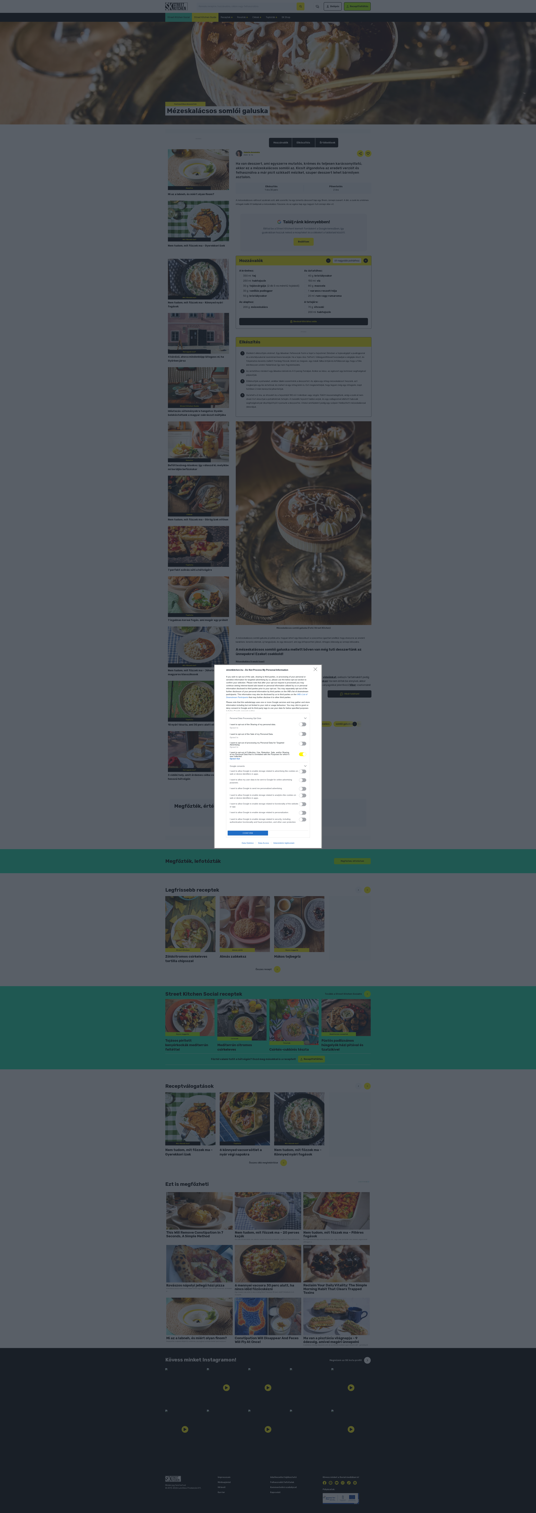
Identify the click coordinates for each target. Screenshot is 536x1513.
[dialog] (268, 756)
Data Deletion (248, 843)
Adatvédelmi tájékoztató (283, 843)
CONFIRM (248, 833)
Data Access (263, 843)
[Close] (316, 670)
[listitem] (268, 718)
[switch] (302, 724)
